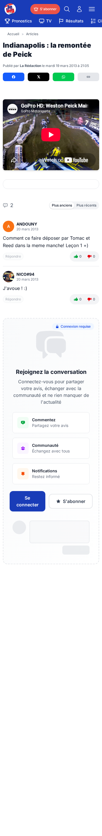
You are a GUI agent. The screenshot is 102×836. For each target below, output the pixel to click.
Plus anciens (62, 205)
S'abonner (74, 501)
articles (32, 34)
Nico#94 (25, 274)
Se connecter (27, 501)
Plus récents (86, 205)
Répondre (13, 256)
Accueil (13, 34)
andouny (26, 224)
